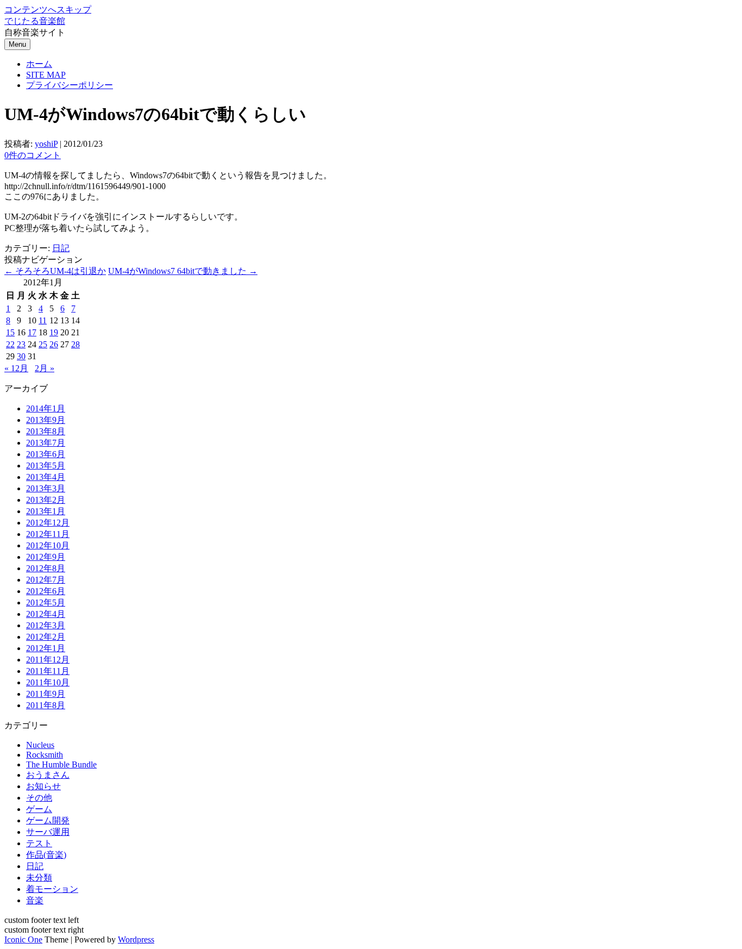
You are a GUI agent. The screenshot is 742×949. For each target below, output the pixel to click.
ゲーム (39, 809)
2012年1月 (45, 648)
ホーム (39, 63)
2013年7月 (45, 442)
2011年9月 (45, 693)
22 (10, 344)
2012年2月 (45, 636)
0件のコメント (32, 155)
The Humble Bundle (61, 764)
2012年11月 (48, 534)
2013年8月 (45, 431)
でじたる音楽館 (34, 21)
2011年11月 (48, 671)
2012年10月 (48, 545)
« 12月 (16, 368)
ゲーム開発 (48, 820)
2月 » (44, 368)
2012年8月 (45, 568)
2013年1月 (45, 511)
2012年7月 (45, 579)
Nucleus (40, 745)
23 (21, 344)
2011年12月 (48, 659)
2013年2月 (45, 499)
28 (75, 344)
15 (10, 332)
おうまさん (48, 774)
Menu (17, 44)
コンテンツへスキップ (47, 9)
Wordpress (136, 939)
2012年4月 (45, 614)
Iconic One (23, 939)
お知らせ (43, 786)
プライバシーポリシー (69, 85)
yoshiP (46, 143)
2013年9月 (45, 419)
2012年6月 (45, 591)
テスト (39, 843)
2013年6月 (45, 454)
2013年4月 (45, 477)
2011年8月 (45, 705)
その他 (39, 797)
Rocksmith (44, 754)
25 (43, 344)
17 (32, 332)
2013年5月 (45, 465)
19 (53, 332)
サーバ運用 (48, 831)
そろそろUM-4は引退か (55, 271)
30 (21, 356)
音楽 (34, 900)
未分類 (39, 877)
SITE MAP (46, 74)
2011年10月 (48, 682)
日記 (61, 248)
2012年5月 (45, 602)
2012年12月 (48, 522)
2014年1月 (45, 408)
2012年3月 (45, 625)
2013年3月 (45, 488)
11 (43, 320)
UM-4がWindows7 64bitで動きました (182, 271)
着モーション (52, 889)
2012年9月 (45, 556)
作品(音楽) (46, 854)
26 (53, 344)
